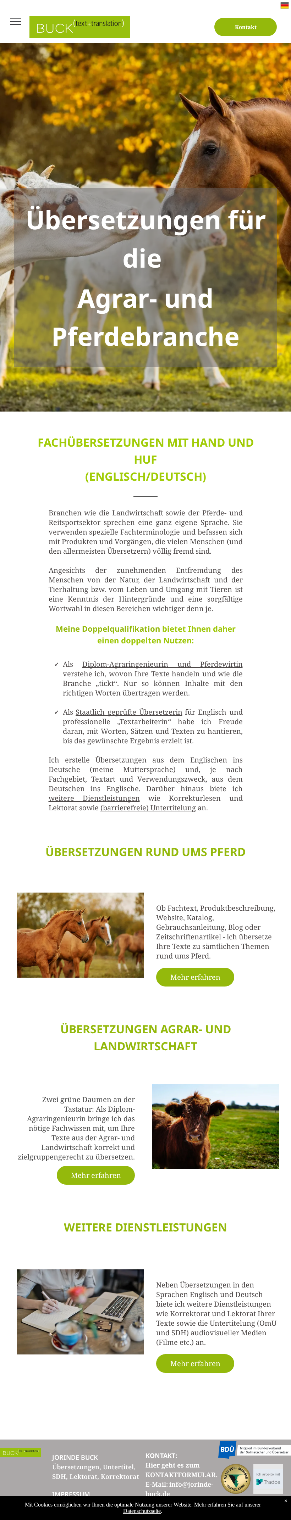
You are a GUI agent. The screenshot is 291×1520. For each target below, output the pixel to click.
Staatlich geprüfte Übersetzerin (129, 712)
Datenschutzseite (142, 1511)
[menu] (15, 21)
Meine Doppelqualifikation (108, 628)
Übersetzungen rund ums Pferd (145, 851)
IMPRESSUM (71, 1494)
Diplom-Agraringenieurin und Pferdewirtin (162, 664)
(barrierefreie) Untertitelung (148, 807)
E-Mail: (157, 1484)
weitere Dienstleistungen (94, 798)
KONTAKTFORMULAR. (182, 1474)
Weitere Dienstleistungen (145, 1227)
